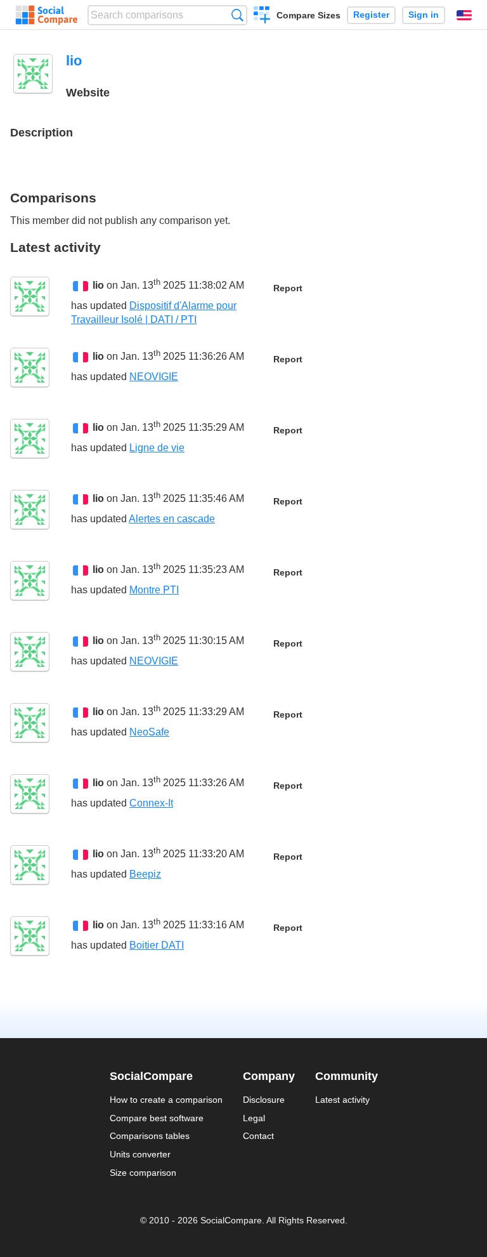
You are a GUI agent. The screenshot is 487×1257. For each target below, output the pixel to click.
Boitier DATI (156, 945)
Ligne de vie (157, 447)
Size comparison (143, 1173)
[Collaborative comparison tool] (46, 15)
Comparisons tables (150, 1136)
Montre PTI (154, 589)
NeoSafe (149, 732)
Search (237, 15)
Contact (258, 1136)
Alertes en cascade (172, 518)
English (464, 15)
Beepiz (145, 874)
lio (98, 285)
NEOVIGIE (153, 376)
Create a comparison (262, 16)
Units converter (140, 1154)
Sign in (423, 15)
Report (287, 288)
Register (371, 15)
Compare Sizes (308, 15)
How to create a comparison (166, 1100)
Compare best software (157, 1118)
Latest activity (342, 1100)
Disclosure (264, 1100)
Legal (254, 1118)
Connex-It (151, 803)
